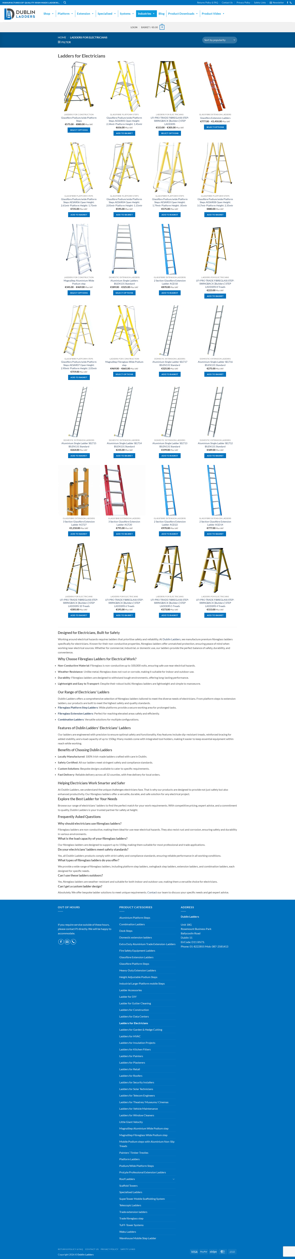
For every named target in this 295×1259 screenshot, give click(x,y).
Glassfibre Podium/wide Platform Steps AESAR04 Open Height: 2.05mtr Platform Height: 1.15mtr (124, 202)
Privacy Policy (243, 2)
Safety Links (260, 2)
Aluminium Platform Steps (134, 917)
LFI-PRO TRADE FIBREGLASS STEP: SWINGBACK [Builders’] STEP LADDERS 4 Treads (215, 602)
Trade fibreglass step (131, 1218)
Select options (79, 130)
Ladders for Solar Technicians (136, 1089)
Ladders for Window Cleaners (136, 1115)
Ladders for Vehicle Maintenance (138, 1108)
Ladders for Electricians (133, 1023)
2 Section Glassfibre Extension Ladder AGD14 (215, 523)
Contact (152, 892)
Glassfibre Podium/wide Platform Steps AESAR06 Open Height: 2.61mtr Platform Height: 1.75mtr (79, 202)
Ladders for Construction (134, 1009)
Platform (63, 13)
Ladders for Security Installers (136, 1082)
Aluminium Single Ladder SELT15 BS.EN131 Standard (78, 445)
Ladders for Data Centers (134, 1016)
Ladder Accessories (130, 990)
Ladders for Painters (131, 1056)
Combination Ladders (132, 924)
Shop (47, 13)
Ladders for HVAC (130, 1036)
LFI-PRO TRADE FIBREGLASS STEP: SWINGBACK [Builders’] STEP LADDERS (170, 120)
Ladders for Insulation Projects (137, 1042)
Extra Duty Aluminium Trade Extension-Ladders (147, 944)
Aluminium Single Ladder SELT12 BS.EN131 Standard (215, 445)
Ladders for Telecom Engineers (137, 1095)
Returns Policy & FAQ (207, 2)
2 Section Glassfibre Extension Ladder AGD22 (170, 523)
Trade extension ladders (133, 1211)
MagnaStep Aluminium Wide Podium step (79, 282)
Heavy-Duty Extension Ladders (137, 970)
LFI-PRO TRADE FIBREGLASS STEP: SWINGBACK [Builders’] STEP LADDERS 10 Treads (79, 602)
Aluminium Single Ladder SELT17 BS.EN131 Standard (169, 363)
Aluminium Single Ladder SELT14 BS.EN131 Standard (124, 445)
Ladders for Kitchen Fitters (135, 1049)
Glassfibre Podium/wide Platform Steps (79, 119)
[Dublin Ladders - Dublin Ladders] (20, 13)
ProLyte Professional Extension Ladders (142, 1172)
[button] (277, 2)
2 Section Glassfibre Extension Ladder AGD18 (170, 282)
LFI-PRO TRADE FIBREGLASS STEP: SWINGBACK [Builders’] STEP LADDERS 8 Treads (215, 283)
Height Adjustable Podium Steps (138, 977)
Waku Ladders (127, 1231)
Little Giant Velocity (131, 1121)
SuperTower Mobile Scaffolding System (142, 1198)
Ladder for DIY (128, 996)
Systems (125, 13)
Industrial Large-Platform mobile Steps (142, 983)
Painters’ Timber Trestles (133, 1152)
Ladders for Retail (129, 1069)
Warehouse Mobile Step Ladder (137, 1238)
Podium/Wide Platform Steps (136, 1165)
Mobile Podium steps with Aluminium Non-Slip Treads (146, 1144)
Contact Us (227, 2)
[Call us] (291, 3)
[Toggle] (174, 1179)
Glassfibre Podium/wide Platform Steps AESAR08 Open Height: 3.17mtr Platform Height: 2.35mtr (215, 202)
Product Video (211, 13)
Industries (144, 13)
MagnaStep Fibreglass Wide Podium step (124, 363)
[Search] (65, 2)
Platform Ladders (129, 1159)
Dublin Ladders (172, 639)
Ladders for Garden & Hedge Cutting (140, 1029)
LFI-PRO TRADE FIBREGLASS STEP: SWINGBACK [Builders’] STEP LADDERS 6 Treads (124, 602)
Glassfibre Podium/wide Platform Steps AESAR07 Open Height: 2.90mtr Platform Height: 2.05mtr (79, 365)
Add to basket (124, 133)
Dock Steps (125, 930)
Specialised (105, 13)
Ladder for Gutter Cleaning (135, 1003)
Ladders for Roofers (130, 1075)
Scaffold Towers (128, 1185)
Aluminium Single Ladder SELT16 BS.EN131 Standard (215, 363)
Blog (162, 13)
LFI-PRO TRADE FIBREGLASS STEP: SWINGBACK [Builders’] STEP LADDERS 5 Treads (170, 602)
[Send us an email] (67, 942)
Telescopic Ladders (130, 1205)
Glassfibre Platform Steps (134, 963)
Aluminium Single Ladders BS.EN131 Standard (124, 282)
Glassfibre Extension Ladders (215, 117)
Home (62, 37)
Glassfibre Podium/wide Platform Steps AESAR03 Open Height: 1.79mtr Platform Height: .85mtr (170, 202)
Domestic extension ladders (135, 937)
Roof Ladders (127, 1178)
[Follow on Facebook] (287, 3)
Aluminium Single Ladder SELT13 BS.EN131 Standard (169, 445)
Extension (83, 13)
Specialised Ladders (130, 1192)
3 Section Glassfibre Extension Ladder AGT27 (79, 523)
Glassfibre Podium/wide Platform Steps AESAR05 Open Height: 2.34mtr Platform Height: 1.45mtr (124, 120)
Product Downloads (181, 13)
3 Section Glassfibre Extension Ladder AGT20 (124, 523)
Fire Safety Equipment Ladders (137, 950)
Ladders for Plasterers (132, 1062)
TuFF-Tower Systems (131, 1225)
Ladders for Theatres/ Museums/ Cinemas (143, 1102)
